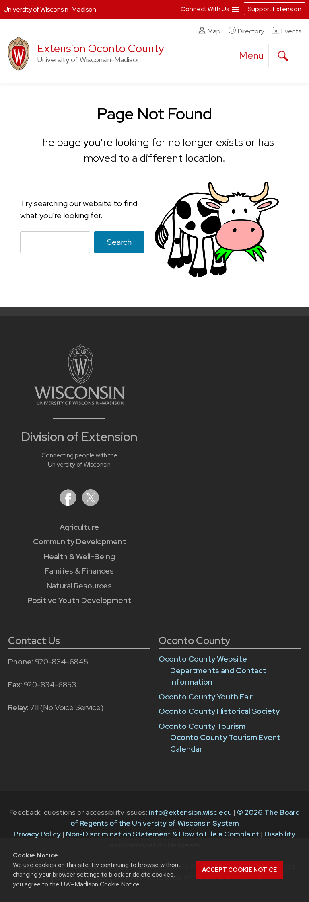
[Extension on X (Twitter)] (90, 503)
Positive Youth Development (79, 600)
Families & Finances (79, 571)
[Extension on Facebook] (69, 503)
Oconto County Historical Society (219, 711)
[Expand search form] (283, 56)
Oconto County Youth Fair (206, 697)
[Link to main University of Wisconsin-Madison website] (79, 402)
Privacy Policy (37, 833)
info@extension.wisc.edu (190, 812)
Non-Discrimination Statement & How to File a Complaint (162, 833)
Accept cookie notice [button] (239, 870)
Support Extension (274, 9)
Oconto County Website (203, 659)
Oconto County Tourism (202, 726)
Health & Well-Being (79, 556)
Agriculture (79, 527)
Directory (251, 31)
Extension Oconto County (100, 48)
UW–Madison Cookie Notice (100, 884)
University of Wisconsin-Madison (50, 9)
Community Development (79, 542)
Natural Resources (79, 586)
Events (291, 31)
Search (119, 242)
